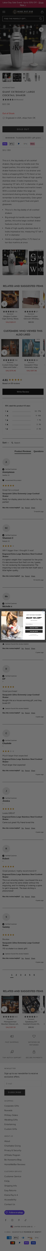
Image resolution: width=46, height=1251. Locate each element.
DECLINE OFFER (34, 631)
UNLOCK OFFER (34, 628)
